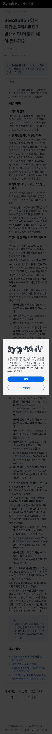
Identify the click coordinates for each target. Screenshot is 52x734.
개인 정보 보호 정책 (29, 368)
